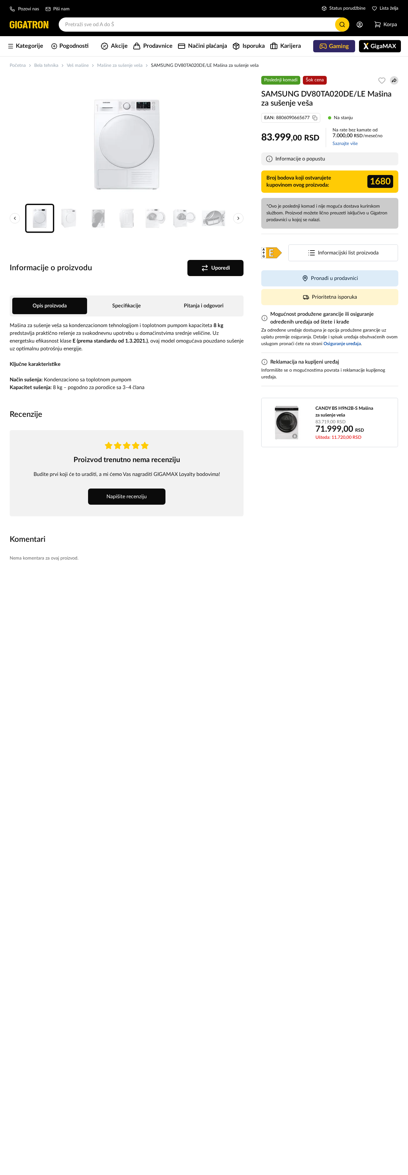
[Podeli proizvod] (394, 80)
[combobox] (204, 24)
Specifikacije (126, 305)
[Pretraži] (342, 24)
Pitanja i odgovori (204, 305)
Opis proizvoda (50, 305)
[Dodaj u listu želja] (382, 80)
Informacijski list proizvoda (348, 252)
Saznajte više (345, 143)
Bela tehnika (46, 65)
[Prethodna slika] (15, 218)
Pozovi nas (28, 9)
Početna (18, 65)
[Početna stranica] (29, 24)
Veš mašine (78, 65)
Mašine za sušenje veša (120, 65)
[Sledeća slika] (238, 218)
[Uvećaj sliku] (126, 144)
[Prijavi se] (360, 24)
